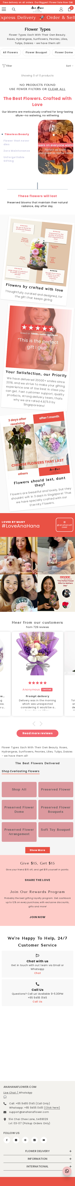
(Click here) (52, 1107)
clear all (56, 89)
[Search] (14, 9)
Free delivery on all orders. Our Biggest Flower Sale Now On (37, 2)
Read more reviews (37, 733)
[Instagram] (16, 1140)
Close (72, 2)
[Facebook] (6, 1140)
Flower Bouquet (36, 52)
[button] (34, 723)
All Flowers (10, 52)
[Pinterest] (25, 1140)
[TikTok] (34, 1140)
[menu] (4, 9)
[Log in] (61, 9)
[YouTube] (43, 1140)
